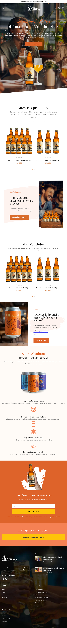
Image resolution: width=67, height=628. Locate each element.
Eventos (4, 616)
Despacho (37, 603)
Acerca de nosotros (7, 613)
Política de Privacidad (41, 592)
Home (3, 589)
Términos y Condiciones (41, 597)
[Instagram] (3, 579)
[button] (4, 8)
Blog (3, 595)
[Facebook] (6, 579)
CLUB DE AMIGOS (45, 122)
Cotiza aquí (41, 340)
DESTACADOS (21, 122)
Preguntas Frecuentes (41, 600)
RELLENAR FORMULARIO (33, 537)
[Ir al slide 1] (32, 169)
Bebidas (4, 592)
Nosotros (4, 597)
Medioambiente (39, 589)
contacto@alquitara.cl (41, 332)
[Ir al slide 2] (34, 296)
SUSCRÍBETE (33, 511)
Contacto (4, 621)
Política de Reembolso (41, 595)
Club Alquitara (6, 618)
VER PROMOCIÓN (33, 44)
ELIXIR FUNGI (32, 122)
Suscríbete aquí (19, 217)
